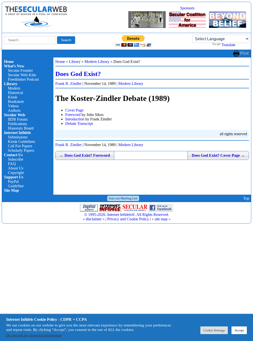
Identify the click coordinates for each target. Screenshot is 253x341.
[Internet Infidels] (36, 26)
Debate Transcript (79, 123)
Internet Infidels (17, 133)
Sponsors (187, 8)
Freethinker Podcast (23, 79)
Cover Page (74, 110)
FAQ (12, 164)
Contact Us (13, 155)
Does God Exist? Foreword (85, 155)
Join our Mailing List (123, 198)
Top (246, 198)
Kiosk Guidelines (21, 141)
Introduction (74, 119)
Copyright (16, 172)
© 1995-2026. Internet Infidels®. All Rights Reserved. (126, 214)
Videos (13, 106)
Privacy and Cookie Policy (128, 219)
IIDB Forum (17, 119)
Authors (14, 110)
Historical (15, 93)
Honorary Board (21, 128)
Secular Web (14, 115)
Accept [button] (239, 330)
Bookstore (16, 101)
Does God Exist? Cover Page (218, 155)
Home (9, 61)
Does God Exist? (78, 73)
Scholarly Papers (21, 150)
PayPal (13, 181)
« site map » (161, 219)
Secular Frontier (20, 70)
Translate (228, 45)
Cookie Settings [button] (214, 330)
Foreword (73, 115)
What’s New (14, 66)
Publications (17, 124)
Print (244, 53)
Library (10, 84)
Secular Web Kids (22, 75)
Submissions (17, 137)
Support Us (13, 177)
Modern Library (96, 61)
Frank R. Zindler (68, 83)
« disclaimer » (94, 219)
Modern (14, 88)
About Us (15, 168)
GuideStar (16, 186)
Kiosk (12, 97)
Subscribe (15, 159)
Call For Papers (20, 146)
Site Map (11, 190)
